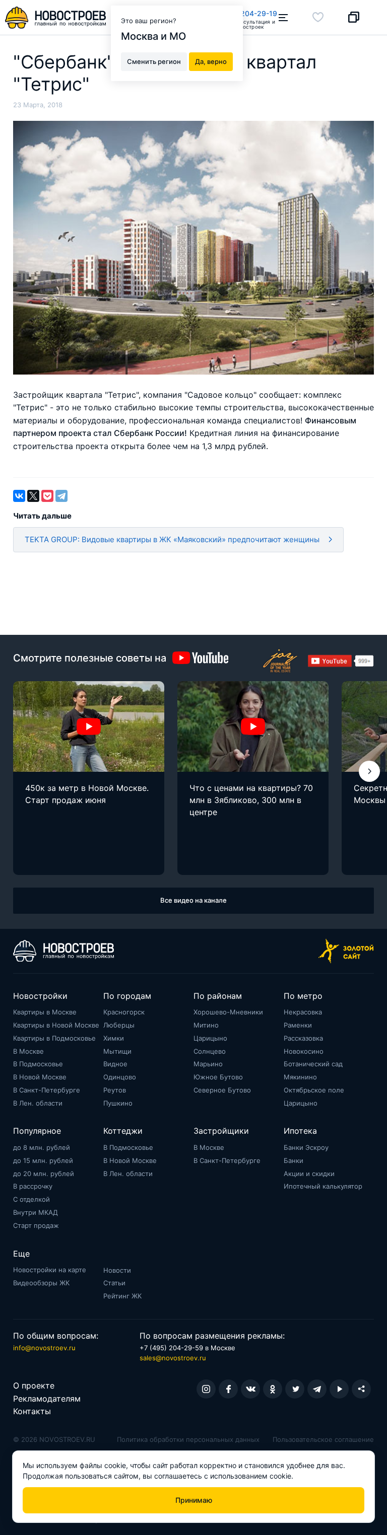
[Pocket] (47, 496)
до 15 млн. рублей (43, 1160)
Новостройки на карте (49, 1270)
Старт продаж (36, 1225)
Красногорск (124, 1012)
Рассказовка (303, 1038)
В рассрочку (32, 1186)
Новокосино (304, 1051)
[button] (369, 771)
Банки (293, 1160)
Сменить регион (154, 61)
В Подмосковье (38, 1064)
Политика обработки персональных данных (188, 1439)
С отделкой (31, 1199)
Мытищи (117, 1051)
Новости (117, 1270)
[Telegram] (61, 496)
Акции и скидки (309, 1173)
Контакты (32, 1411)
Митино (206, 1025)
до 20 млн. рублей (43, 1173)
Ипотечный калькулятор (323, 1186)
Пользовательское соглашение (323, 1439)
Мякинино (300, 1077)
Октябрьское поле (314, 1090)
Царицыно (210, 1038)
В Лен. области (37, 1103)
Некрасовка (303, 1012)
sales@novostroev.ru (173, 1358)
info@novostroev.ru (44, 1348)
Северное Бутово (222, 1090)
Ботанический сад (313, 1064)
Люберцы (119, 1025)
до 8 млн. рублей (41, 1147)
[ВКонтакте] (19, 496)
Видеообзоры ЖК (41, 1283)
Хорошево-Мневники (228, 1012)
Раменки (298, 1025)
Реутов (114, 1090)
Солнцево (210, 1051)
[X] (33, 496)
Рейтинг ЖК (122, 1296)
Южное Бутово (218, 1077)
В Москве (28, 1051)
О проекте (33, 1385)
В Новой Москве (40, 1077)
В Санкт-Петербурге (46, 1090)
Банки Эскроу (306, 1147)
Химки (113, 1038)
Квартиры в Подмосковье (54, 1038)
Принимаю (193, 1500)
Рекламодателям (47, 1399)
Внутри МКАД (35, 1212)
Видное (115, 1064)
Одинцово (119, 1077)
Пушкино (118, 1103)
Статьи (114, 1283)
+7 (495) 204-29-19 (243, 13)
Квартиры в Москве (45, 1012)
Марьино (208, 1064)
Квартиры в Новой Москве (56, 1025)
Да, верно (211, 61)
